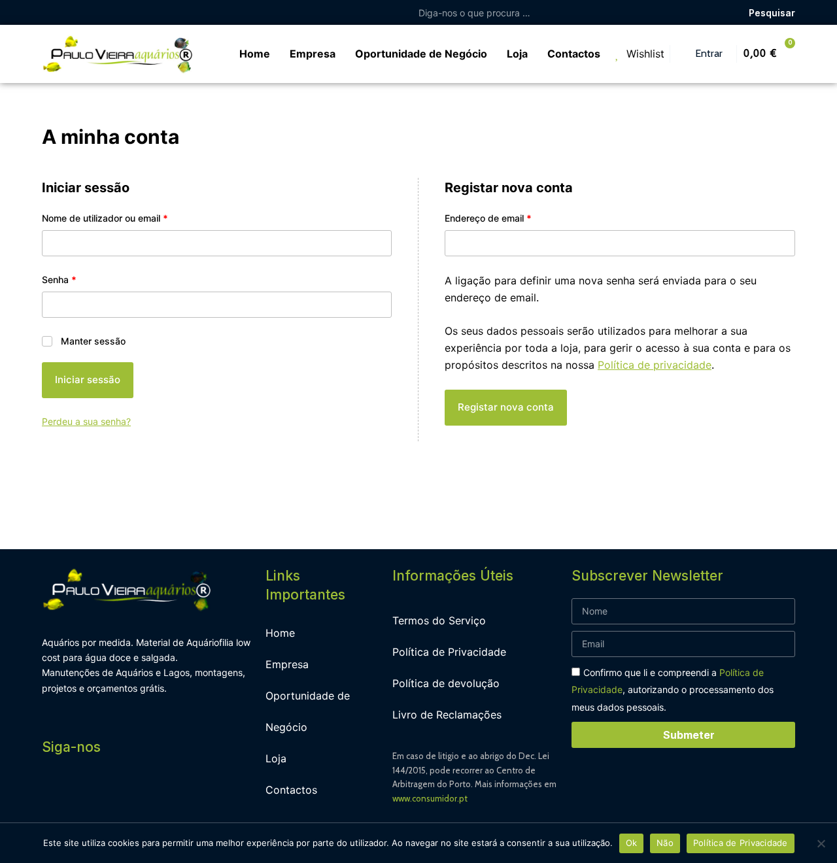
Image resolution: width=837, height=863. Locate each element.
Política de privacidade (654, 364)
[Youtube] (114, 792)
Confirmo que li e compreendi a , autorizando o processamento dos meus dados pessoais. (673, 690)
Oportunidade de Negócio (307, 711)
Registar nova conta (506, 407)
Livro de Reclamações (447, 714)
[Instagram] (84, 792)
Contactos (291, 789)
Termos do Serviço (439, 620)
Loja (275, 758)
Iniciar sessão (87, 379)
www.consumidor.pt (430, 798)
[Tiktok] (173, 792)
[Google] (143, 792)
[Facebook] (55, 792)
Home (280, 632)
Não (665, 843)
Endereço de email (512, 217)
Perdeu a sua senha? (86, 421)
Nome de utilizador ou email (129, 217)
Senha (83, 278)
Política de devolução (446, 683)
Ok (632, 843)
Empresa (287, 664)
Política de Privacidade (449, 651)
